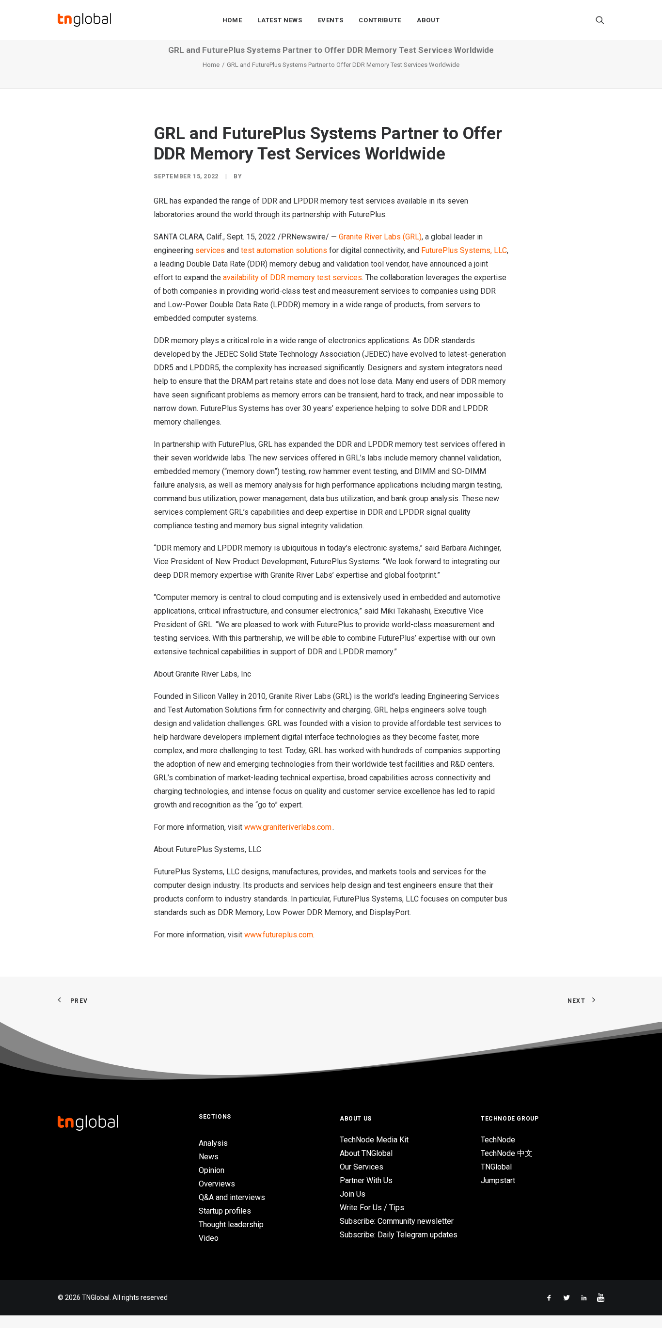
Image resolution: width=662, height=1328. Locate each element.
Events (331, 20)
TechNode (498, 1139)
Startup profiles (225, 1211)
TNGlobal (496, 1166)
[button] (600, 20)
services (210, 250)
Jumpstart (498, 1180)
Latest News (279, 20)
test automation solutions (284, 250)
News (209, 1156)
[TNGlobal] (84, 20)
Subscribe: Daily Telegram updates (398, 1234)
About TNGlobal (366, 1153)
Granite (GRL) (380, 236)
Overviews (217, 1183)
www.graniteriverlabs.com (288, 827)
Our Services (361, 1166)
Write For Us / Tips (372, 1207)
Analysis (213, 1143)
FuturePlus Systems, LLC (464, 250)
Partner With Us (366, 1180)
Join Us (352, 1194)
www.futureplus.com (278, 934)
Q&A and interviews (232, 1197)
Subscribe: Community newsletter (397, 1221)
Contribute (380, 20)
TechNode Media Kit (374, 1139)
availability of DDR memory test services (292, 277)
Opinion (211, 1170)
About (428, 20)
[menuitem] (232, 20)
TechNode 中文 (507, 1153)
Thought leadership (231, 1224)
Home (232, 20)
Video (209, 1238)
